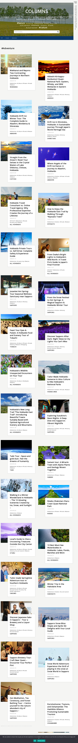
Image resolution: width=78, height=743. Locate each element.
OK (35, 740)
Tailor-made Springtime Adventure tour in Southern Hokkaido (21, 580)
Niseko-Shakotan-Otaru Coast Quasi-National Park (58, 503)
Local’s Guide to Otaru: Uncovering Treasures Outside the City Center (21, 541)
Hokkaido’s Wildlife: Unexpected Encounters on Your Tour (21, 373)
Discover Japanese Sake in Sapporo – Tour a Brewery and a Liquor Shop (20, 621)
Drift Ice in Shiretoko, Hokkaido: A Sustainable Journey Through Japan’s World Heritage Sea (58, 126)
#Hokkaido (35, 25)
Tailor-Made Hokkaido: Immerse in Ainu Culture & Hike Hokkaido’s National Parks (58, 380)
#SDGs (55, 136)
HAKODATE (51, 594)
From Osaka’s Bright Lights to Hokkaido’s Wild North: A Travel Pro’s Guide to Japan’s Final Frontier (57, 259)
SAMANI (50, 477)
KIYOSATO (51, 224)
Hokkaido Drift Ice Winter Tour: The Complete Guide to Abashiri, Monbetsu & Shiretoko (20, 121)
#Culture (43, 27)
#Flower (46, 23)
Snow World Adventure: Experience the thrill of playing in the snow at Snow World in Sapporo (58, 667)
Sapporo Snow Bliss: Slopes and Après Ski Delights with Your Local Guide (58, 627)
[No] (76, 739)
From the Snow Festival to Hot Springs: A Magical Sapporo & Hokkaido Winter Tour (58, 301)
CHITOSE (13, 179)
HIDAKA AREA (52, 392)
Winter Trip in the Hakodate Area (55, 585)
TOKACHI (13, 347)
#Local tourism (31, 28)
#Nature (21, 23)
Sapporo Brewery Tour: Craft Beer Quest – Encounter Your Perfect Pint (21, 661)
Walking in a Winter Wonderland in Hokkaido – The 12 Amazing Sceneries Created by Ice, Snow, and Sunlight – (21, 501)
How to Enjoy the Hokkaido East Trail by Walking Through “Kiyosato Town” (57, 213)
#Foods (50, 25)
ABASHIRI (13, 133)
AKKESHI (50, 98)
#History (53, 23)
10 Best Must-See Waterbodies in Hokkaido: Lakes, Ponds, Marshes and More (58, 549)
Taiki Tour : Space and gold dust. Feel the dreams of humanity (20, 458)
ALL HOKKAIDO (15, 224)
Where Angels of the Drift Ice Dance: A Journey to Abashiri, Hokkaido (56, 167)
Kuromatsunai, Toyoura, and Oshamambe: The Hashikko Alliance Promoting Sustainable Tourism (58, 709)
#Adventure (38, 23)
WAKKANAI (14, 87)
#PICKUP (12, 221)
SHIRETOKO (51, 138)
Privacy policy (41, 740)
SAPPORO (13, 305)
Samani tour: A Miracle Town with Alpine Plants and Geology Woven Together (58, 466)
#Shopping (44, 25)
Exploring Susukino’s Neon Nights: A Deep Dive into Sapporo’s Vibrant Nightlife (57, 419)
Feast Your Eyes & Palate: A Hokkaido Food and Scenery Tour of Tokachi (21, 334)
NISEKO (50, 513)
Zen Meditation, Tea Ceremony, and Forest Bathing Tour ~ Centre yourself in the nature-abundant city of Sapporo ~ (20, 704)
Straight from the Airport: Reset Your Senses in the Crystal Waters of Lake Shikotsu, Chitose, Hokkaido (19, 163)
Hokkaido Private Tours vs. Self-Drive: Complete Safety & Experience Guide (21, 252)
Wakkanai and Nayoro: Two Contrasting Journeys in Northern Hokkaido (20, 74)
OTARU (12, 553)
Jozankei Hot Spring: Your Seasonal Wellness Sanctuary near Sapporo (21, 294)
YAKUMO (13, 593)
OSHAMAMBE (52, 723)
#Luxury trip (29, 23)
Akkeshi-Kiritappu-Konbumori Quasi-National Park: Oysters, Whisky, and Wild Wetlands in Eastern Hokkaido (58, 82)
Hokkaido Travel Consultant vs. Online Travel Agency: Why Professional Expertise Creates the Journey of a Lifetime (21, 209)
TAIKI (12, 470)
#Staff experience (25, 25)
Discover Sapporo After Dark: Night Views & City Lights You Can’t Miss (58, 339)
